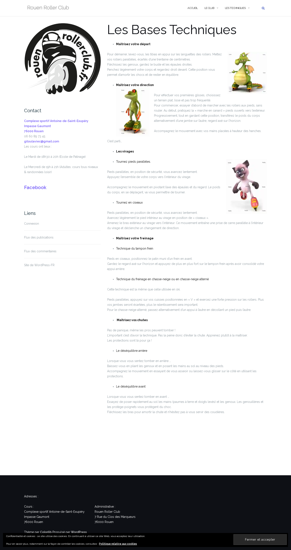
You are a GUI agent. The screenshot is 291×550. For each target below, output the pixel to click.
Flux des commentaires (40, 251)
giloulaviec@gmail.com (41, 141)
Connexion (31, 223)
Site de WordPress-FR (39, 265)
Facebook (35, 187)
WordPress (79, 532)
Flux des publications (38, 237)
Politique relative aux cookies (118, 543)
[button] (62, 60)
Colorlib (46, 532)
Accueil (192, 8)
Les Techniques (235, 8)
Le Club (209, 8)
